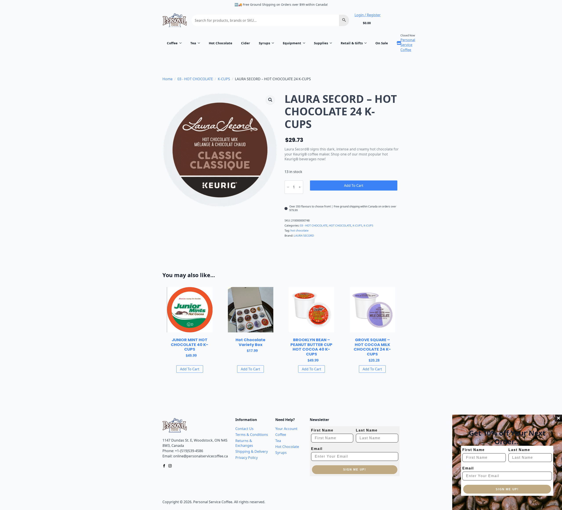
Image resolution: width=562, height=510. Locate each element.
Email (468, 468)
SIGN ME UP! (507, 489)
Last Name (519, 450)
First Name (473, 450)
